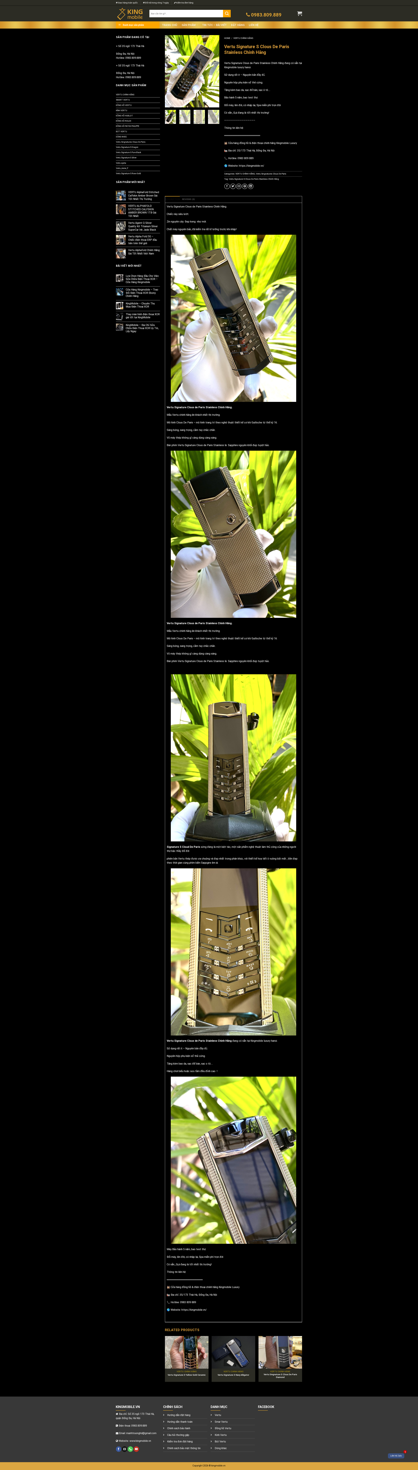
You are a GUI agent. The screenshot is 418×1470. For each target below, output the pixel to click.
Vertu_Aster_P (122, 168)
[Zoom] (169, 103)
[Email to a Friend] (238, 186)
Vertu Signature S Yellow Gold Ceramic (187, 1375)
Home (227, 38)
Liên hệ (253, 25)
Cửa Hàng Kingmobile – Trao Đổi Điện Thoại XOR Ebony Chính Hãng (142, 292)
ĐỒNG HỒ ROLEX (123, 121)
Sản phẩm (189, 25)
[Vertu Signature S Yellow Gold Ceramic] (187, 1352)
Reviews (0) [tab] (188, 199)
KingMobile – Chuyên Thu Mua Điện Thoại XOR (140, 305)
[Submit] (227, 13)
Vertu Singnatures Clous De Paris (130, 142)
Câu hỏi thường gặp (178, 1435)
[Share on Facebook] (227, 186)
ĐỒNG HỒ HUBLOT (124, 116)
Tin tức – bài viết (214, 25)
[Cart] (299, 13)
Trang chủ (169, 25)
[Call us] (130, 1449)
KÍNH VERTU (121, 110)
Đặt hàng (238, 25)
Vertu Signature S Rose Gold (128, 173)
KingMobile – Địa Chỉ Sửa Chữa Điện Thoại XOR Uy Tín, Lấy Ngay (142, 328)
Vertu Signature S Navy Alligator (233, 1375)
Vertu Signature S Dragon (127, 147)
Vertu (218, 1415)
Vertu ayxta (121, 163)
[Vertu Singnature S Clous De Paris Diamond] (280, 1352)
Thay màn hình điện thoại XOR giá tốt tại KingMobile (143, 316)
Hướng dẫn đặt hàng (178, 1415)
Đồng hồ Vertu (223, 1428)
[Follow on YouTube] (136, 1449)
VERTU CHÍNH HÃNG (125, 95)
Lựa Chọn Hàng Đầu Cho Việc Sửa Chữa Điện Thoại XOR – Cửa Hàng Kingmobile (142, 279)
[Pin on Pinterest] (244, 186)
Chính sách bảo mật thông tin (184, 1448)
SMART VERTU (123, 100)
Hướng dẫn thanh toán (180, 1421)
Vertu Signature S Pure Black (128, 152)
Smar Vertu (221, 1421)
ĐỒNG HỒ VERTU (124, 105)
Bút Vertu (220, 1441)
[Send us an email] (124, 1449)
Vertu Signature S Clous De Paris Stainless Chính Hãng (254, 179)
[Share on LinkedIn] (250, 186)
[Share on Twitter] (233, 186)
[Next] (214, 71)
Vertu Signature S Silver (126, 158)
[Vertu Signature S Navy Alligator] (233, 1352)
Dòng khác (221, 1448)
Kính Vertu (221, 1435)
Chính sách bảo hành (178, 1428)
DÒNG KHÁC (121, 137)
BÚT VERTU (121, 131)
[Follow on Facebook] (118, 1449)
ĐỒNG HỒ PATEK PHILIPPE (127, 126)
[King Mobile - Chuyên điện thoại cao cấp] (130, 13)
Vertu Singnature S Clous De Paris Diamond (280, 1375)
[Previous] (170, 71)
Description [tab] (172, 199)
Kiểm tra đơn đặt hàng (180, 1441)
